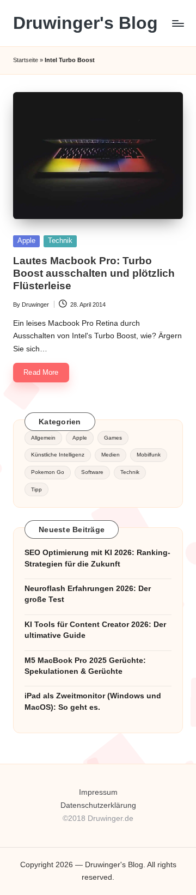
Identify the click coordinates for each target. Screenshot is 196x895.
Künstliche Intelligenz (57, 455)
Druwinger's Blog (85, 23)
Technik (60, 240)
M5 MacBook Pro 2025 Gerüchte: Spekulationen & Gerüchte (85, 665)
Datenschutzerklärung (98, 805)
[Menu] (177, 23)
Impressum (98, 792)
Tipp (36, 489)
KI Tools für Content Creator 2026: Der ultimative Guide (95, 630)
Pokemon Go (47, 472)
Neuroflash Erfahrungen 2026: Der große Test (87, 594)
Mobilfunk (149, 455)
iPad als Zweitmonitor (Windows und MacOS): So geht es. (92, 701)
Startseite (25, 60)
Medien (110, 455)
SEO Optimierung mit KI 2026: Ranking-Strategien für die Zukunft (97, 558)
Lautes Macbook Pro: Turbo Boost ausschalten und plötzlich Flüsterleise (94, 273)
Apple (26, 240)
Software (92, 472)
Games (113, 438)
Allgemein (43, 438)
